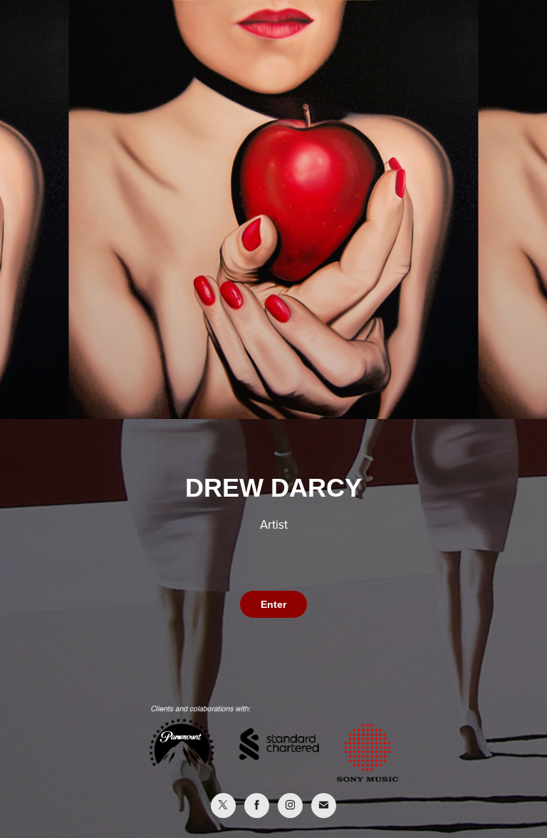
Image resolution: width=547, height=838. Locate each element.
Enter (273, 604)
